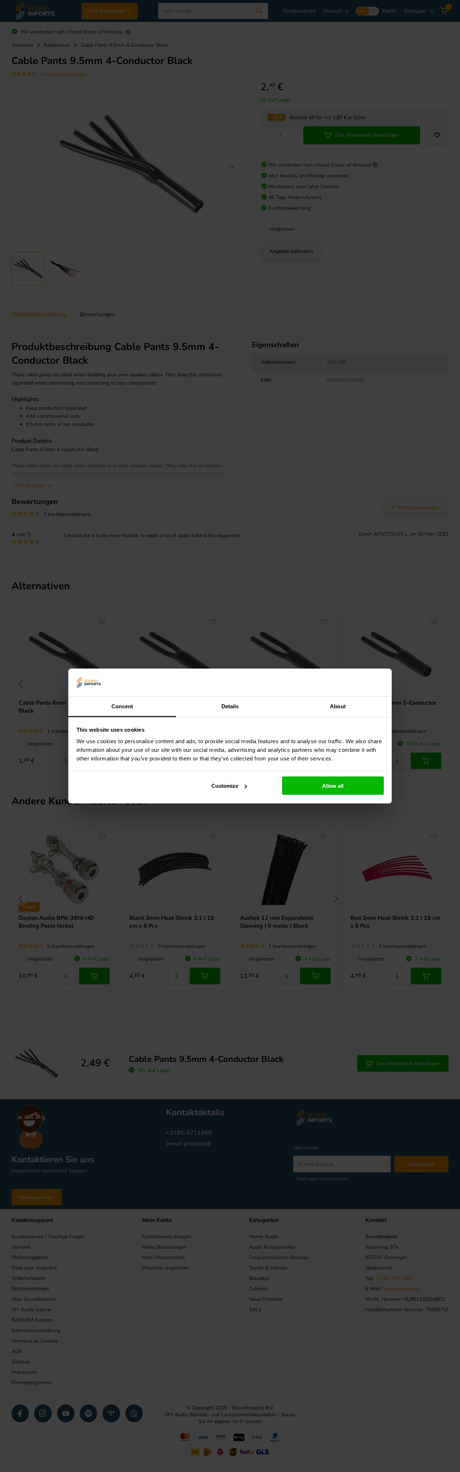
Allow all (333, 786)
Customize (224, 786)
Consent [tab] (122, 706)
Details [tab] (230, 706)
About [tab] (338, 706)
